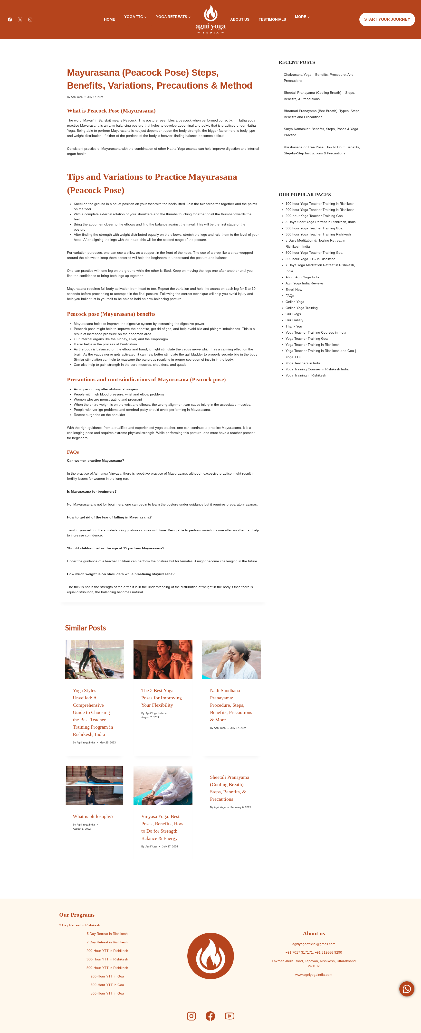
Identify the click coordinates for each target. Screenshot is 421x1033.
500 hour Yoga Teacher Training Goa (314, 252)
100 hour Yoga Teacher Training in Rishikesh (320, 204)
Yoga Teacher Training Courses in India (316, 332)
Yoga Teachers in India (303, 363)
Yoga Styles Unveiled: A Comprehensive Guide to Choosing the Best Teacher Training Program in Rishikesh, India (93, 712)
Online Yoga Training (302, 308)
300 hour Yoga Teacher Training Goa (314, 228)
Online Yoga (295, 302)
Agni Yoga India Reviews (305, 283)
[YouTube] (229, 1016)
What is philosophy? (93, 816)
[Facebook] (10, 19)
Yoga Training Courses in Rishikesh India (317, 369)
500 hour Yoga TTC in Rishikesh (310, 259)
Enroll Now (294, 289)
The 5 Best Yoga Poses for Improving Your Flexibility (161, 698)
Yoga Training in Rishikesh (306, 375)
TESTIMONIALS (272, 19)
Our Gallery (294, 320)
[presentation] (94, 659)
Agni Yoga (77, 96)
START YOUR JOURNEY (387, 19)
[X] (20, 19)
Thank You (294, 326)
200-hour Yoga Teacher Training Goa (314, 216)
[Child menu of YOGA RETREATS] (155, 25)
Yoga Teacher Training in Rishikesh (313, 345)
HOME (109, 19)
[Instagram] (30, 19)
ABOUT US (239, 19)
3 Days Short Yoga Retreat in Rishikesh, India (321, 222)
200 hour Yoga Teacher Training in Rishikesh (320, 210)
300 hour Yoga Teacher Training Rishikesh (318, 234)
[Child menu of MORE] (295, 25)
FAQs (290, 296)
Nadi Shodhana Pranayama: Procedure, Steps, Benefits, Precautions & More (231, 705)
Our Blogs (293, 314)
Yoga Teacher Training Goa (307, 338)
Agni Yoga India (86, 742)
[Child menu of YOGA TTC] (124, 25)
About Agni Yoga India (302, 277)
